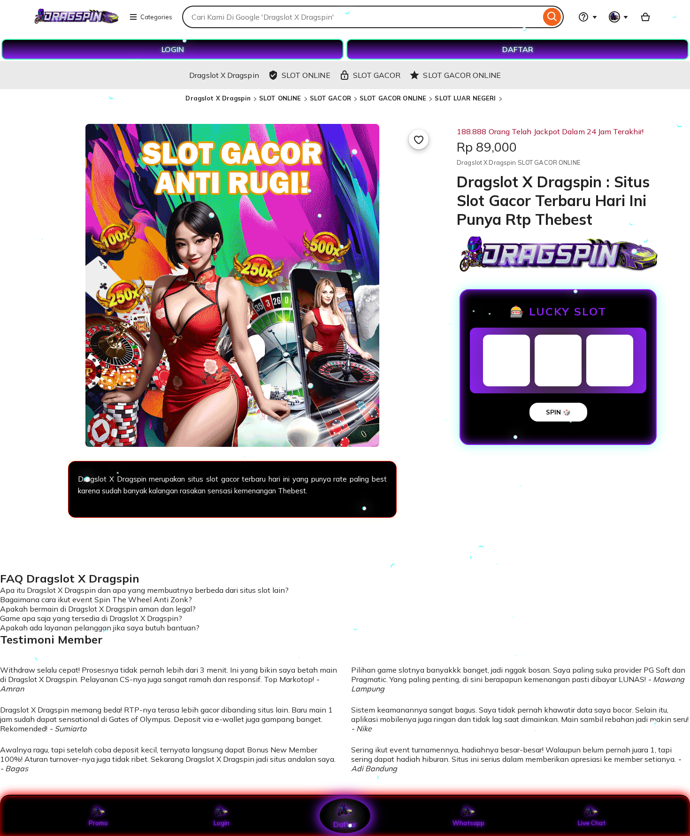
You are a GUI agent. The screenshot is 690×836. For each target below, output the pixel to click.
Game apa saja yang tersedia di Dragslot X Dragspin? (91, 618)
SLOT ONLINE (280, 98)
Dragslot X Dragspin (217, 98)
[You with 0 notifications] (618, 17)
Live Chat (592, 823)
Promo (98, 823)
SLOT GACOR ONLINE (393, 98)
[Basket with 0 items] (645, 17)
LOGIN (172, 49)
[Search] (552, 17)
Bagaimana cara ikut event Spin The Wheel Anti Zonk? (96, 599)
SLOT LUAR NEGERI (465, 98)
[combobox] (361, 17)
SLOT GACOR (330, 98)
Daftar (345, 824)
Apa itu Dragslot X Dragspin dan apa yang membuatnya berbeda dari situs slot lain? (144, 590)
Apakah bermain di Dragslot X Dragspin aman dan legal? (98, 609)
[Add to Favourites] (419, 139)
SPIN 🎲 (558, 412)
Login (222, 823)
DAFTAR (517, 49)
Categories (156, 17)
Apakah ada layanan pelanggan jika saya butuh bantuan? (99, 627)
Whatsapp (468, 823)
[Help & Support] (587, 17)
